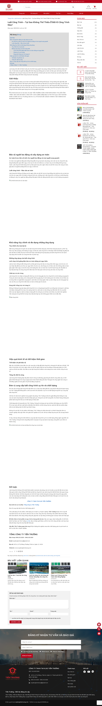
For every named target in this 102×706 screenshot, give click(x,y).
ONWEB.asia (45, 702)
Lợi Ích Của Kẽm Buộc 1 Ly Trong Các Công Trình (90, 91)
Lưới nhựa (80, 51)
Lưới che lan (17, 18)
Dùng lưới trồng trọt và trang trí (21, 54)
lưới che (45, 555)
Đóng (19, 34)
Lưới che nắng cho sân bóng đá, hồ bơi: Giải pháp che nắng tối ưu (38, 576)
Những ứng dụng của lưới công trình (21, 48)
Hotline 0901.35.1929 (78, 1)
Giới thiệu (12, 37)
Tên (11, 611)
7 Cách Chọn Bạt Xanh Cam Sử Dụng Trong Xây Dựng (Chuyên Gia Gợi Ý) (90, 72)
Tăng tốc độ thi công (17, 59)
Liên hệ (81, 13)
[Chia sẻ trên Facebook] (14, 551)
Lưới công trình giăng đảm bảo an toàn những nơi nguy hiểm (28, 50)
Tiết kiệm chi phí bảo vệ (18, 58)
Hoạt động (70, 13)
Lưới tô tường (80, 54)
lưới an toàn (40, 555)
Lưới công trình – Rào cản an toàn (20, 43)
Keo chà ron (80, 39)
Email (32, 611)
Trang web (53, 611)
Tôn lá (79, 62)
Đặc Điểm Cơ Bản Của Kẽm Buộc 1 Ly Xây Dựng (90, 97)
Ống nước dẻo (81, 59)
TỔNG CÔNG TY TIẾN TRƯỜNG (18, 65)
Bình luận (12, 598)
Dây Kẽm (79, 31)
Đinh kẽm (80, 33)
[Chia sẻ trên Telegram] (22, 551)
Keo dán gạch (81, 42)
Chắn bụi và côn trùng (19, 52)
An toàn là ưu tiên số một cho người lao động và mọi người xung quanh (30, 41)
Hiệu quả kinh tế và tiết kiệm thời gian (19, 56)
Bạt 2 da (79, 22)
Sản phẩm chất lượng (26, 1)
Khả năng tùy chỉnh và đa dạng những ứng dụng (22, 45)
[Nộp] (73, 7)
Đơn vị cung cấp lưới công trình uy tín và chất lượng (23, 61)
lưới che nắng (50, 555)
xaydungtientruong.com (21, 702)
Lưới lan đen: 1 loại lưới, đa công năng (17, 576)
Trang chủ (21, 13)
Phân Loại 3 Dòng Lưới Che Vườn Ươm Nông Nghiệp (59, 576)
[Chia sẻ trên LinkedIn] (20, 551)
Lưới (37, 555)
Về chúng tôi (33, 13)
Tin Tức (58, 13)
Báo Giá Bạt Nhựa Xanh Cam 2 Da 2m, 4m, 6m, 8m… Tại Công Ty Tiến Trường (91, 78)
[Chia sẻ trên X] (16, 551)
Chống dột (80, 28)
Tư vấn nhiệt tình (62, 1)
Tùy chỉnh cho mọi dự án (18, 47)
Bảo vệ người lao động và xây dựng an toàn (21, 39)
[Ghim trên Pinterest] (18, 551)
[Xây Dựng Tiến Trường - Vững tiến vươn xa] (8, 7)
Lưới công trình (57, 555)
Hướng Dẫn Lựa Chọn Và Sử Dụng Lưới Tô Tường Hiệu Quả (90, 85)
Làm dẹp (79, 45)
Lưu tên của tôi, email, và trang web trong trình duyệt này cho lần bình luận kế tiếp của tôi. (36, 618)
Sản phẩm (46, 13)
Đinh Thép (80, 36)
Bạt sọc (79, 25)
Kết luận (12, 63)
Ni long (79, 57)
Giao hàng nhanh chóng (44, 1)
